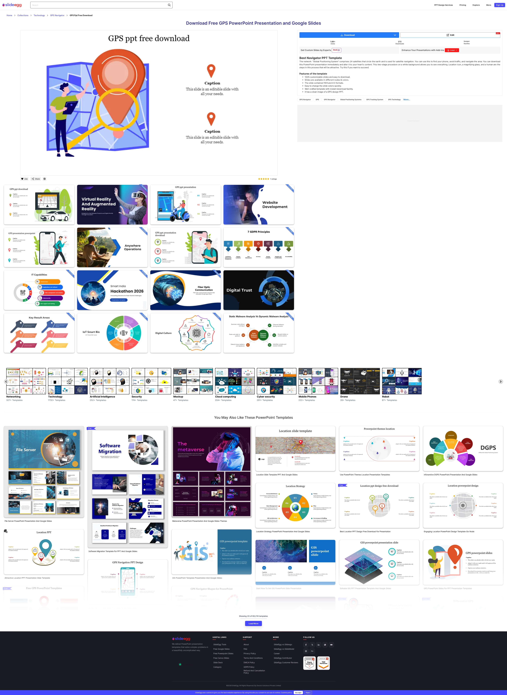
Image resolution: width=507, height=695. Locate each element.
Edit (474, 34)
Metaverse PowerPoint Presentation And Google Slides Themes (199, 521)
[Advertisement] (376, 123)
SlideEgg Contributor (283, 658)
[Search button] (169, 5)
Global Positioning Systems (350, 99)
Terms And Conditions (253, 658)
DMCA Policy (249, 662)
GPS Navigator (305, 99)
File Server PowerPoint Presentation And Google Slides (28, 521)
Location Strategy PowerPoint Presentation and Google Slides (283, 531)
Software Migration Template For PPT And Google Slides (113, 551)
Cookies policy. (286, 693)
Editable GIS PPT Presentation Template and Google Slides (365, 588)
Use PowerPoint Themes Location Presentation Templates (365, 474)
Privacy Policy (250, 653)
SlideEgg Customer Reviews (286, 662)
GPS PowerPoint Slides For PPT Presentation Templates (448, 588)
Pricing (463, 5)
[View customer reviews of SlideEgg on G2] (323, 663)
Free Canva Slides (221, 658)
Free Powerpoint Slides (223, 653)
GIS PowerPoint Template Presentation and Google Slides (197, 578)
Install (452, 50)
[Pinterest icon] (44, 179)
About (246, 644)
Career (277, 653)
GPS (317, 99)
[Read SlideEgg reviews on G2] (309, 663)
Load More (253, 623)
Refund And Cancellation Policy (254, 671)
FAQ (245, 649)
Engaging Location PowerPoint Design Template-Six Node (449, 531)
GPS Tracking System (374, 99)
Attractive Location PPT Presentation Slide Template (27, 578)
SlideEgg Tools (219, 644)
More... (406, 99)
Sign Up (499, 5)
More (488, 5)
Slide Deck (218, 662)
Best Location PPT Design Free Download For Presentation (365, 531)
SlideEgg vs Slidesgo (283, 644)
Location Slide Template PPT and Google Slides (276, 474)
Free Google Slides (221, 649)
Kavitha (467, 44)
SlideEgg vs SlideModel (284, 649)
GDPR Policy (249, 667)
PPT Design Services (443, 5)
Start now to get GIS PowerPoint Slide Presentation (278, 588)
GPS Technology (394, 99)
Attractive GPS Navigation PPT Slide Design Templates (112, 608)
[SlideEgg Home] (190, 639)
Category (217, 667)
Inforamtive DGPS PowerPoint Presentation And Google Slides (450, 474)
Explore (476, 5)
